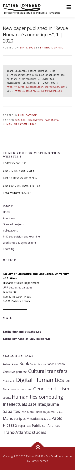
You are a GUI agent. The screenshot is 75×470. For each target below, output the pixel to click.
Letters (59, 412)
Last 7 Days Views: (15, 170)
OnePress (57, 456)
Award (15, 364)
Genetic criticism (51, 388)
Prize (28, 426)
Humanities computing (19, 124)
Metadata (34, 418)
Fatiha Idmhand (51, 47)
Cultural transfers (48, 371)
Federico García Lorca (21, 389)
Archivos (7, 364)
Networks (46, 419)
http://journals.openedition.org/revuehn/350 (36, 87)
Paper (21, 426)
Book (24, 363)
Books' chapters (38, 364)
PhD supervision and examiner (22, 236)
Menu (68, 7)
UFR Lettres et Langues (17, 287)
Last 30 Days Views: (15, 178)
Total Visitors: (12, 193)
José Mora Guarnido (33, 412)
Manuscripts (14, 418)
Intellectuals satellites (24, 404)
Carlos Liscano (56, 364)
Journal (51, 412)
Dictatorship (9, 381)
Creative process (15, 371)
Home (7, 212)
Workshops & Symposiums (20, 242)
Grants (7, 397)
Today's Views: (12, 163)
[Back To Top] (37, 447)
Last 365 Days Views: (16, 185)
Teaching (8, 249)
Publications (28, 115)
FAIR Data (52, 120)
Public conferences (46, 425)
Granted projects (13, 224)
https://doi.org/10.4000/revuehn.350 (38, 91)
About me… (10, 218)
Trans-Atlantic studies (24, 432)
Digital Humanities (29, 120)
